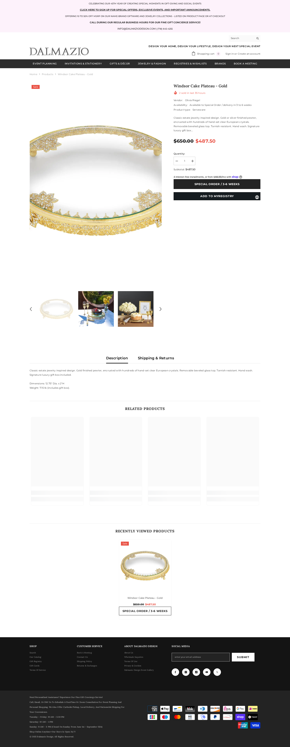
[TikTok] (196, 672)
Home (33, 74)
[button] (31, 309)
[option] (96, 181)
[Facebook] (175, 672)
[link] (57, 493)
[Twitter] (217, 672)
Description (117, 358)
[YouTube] (206, 672)
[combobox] (241, 38)
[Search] (244, 38)
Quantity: (179, 153)
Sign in (229, 53)
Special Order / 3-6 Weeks (217, 184)
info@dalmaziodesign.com (136, 28)
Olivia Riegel (192, 100)
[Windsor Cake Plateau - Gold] (145, 566)
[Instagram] (186, 672)
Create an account (249, 53)
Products (47, 74)
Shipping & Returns (156, 358)
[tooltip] (257, 197)
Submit (243, 657)
